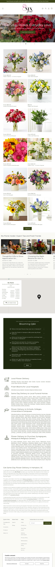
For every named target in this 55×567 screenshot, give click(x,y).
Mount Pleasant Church (38, 456)
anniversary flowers (32, 498)
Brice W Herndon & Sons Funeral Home (27, 398)
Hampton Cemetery (37, 399)
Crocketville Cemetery (44, 398)
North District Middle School (36, 427)
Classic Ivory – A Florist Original (36, 165)
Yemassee (24, 383)
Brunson (19, 381)
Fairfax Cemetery (15, 399)
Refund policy (24, 540)
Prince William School (20, 429)
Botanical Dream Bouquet (34, 195)
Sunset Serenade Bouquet (9, 106)
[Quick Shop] (42, 8)
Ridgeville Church (15, 459)
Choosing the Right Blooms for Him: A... (36, 257)
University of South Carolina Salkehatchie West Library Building (33, 432)
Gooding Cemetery (26, 399)
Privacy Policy (46, 560)
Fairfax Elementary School (29, 423)
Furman (38, 381)
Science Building (22, 430)
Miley (15, 383)
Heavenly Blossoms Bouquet (35, 224)
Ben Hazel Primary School (33, 418)
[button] (2, 8)
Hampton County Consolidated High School (38, 424)
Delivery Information (24, 533)
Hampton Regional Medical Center (33, 389)
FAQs (22, 522)
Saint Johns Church (25, 459)
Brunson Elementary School (28, 420)
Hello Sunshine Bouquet (9, 224)
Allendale (13, 381)
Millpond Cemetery (28, 402)
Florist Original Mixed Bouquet (11, 165)
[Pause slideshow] (34, 43)
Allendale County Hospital (17, 389)
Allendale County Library (31, 415)
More (27, 365)
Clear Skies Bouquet (33, 76)
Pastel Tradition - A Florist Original (12, 76)
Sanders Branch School (41, 429)
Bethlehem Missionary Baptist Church (32, 443)
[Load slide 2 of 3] (26, 44)
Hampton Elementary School (34, 426)
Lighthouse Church (16, 455)
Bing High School (45, 418)
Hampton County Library (18, 426)
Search (13, 522)
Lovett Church (26, 455)
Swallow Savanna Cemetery (43, 404)
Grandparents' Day (6, 523)
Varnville (19, 383)
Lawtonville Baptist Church (32, 453)
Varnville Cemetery (16, 405)
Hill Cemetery (46, 399)
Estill (30, 381)
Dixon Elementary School (42, 420)
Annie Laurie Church (33, 441)
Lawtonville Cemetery (42, 401)
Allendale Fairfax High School (23, 417)
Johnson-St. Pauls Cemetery (30, 401)
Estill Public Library (16, 423)
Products (5, 530)
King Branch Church (38, 452)
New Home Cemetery (39, 402)
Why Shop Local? (23, 529)
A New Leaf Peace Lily (33, 135)
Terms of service (23, 549)
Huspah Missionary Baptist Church (24, 452)
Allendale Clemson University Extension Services (33, 414)
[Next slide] (31, 43)
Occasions (5, 527)
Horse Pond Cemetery (16, 401)
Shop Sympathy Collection (34, 34)
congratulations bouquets (9, 500)
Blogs (13, 525)
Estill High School (36, 421)
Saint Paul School (30, 429)
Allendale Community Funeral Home (21, 396)
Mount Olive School (23, 427)
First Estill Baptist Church (34, 447)
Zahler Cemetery (25, 405)
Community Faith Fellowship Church (34, 446)
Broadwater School (16, 420)
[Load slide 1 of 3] (24, 44)
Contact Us (23, 525)
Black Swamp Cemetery (39, 396)
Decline (42, 563)
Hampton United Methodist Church (20, 450)
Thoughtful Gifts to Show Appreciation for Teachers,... (12, 257)
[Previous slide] (20, 43)
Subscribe (47, 523)
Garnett (43, 381)
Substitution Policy (24, 544)
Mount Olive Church (25, 456)
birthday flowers (28, 480)
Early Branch (25, 381)
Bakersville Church (46, 441)
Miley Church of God (36, 455)
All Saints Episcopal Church (19, 441)
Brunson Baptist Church (39, 444)
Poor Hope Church (45, 458)
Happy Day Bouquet (33, 106)
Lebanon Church (45, 453)
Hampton (48, 381)
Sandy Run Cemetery (29, 404)
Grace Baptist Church (31, 449)
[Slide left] (24, 274)
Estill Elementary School (25, 421)
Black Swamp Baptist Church (24, 444)
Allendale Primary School (38, 417)
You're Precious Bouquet (9, 135)
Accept (27, 563)
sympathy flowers (14, 494)
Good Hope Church (20, 449)
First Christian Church (21, 447)
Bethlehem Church (16, 443)
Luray (12, 383)
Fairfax (33, 381)
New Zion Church (35, 458)
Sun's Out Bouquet (8, 195)
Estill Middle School (45, 421)
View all (27, 228)
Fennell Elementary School (43, 423)
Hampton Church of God (44, 449)
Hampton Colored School (18, 424)
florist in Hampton (27, 479)
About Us (5, 533)
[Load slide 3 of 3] (28, 44)
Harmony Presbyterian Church (37, 450)
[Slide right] (30, 274)
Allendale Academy (16, 414)
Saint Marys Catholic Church (38, 459)
